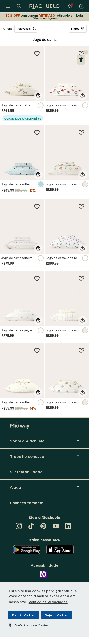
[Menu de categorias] (8, 6)
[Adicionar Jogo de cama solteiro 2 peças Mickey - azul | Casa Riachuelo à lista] (37, 132)
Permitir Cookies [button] (23, 615)
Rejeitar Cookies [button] (56, 615)
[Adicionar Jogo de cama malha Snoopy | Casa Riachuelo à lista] (37, 53)
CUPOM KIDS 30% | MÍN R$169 (22, 118)
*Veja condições (44, 18)
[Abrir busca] (19, 6)
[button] (28, 625)
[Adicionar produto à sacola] (38, 95)
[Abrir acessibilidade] (81, 60)
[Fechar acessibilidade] (85, 52)
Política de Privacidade (48, 601)
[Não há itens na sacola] (81, 6)
